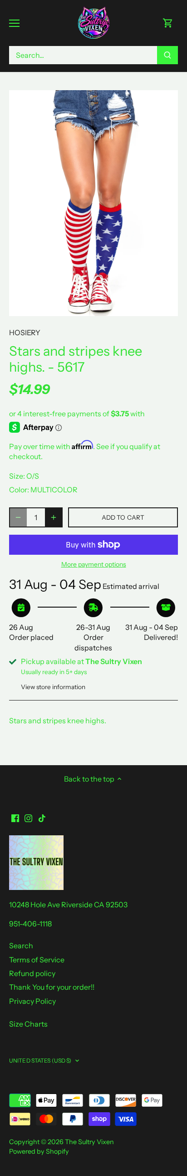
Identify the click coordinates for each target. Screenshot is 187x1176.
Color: (19, 489)
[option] (93, 203)
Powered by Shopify (39, 1151)
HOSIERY (24, 332)
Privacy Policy (32, 1001)
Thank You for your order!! (51, 987)
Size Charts (28, 1023)
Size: (17, 476)
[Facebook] (15, 818)
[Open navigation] (14, 23)
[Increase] (53, 517)
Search (21, 945)
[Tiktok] (42, 818)
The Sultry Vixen (89, 1142)
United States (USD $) (40, 1060)
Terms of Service (36, 959)
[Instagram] (28, 818)
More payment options (93, 564)
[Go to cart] (167, 23)
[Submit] (167, 55)
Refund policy (32, 973)
